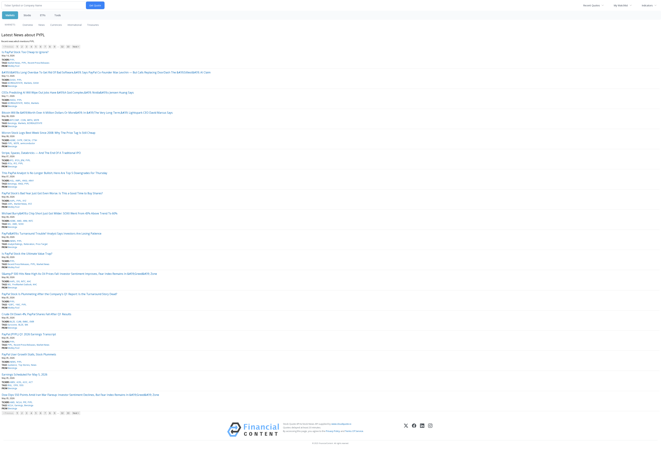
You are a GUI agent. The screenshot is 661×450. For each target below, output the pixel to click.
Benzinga (12, 86)
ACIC (25, 382)
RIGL (10, 385)
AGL (12, 180)
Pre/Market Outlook (22, 284)
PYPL (12, 59)
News (41, 24)
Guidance (12, 365)
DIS (18, 281)
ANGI (24, 180)
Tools (57, 15)
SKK (26, 324)
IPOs (10, 163)
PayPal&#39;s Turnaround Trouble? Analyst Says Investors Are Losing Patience (51, 233)
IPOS (17, 160)
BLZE (12, 321)
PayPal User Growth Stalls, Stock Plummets (29, 354)
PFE (24, 402)
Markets (10, 15)
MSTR (36, 120)
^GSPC (11, 304)
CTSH (34, 140)
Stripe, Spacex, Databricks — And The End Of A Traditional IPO (41, 153)
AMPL (18, 180)
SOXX (21, 224)
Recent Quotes (591, 5)
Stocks (27, 15)
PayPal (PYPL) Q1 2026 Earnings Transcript (29, 334)
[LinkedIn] (422, 429)
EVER (32, 321)
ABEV (12, 382)
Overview (28, 24)
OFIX (15, 385)
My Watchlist (621, 5)
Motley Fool (13, 65)
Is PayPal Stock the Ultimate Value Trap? (27, 254)
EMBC (25, 321)
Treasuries (93, 24)
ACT (31, 382)
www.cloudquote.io (341, 423)
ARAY (31, 180)
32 (62, 46)
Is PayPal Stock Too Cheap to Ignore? (25, 52)
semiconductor (27, 143)
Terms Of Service (354, 431)
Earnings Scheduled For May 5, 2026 (24, 374)
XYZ (24, 200)
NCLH (19, 402)
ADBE (12, 140)
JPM (22, 160)
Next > (76, 46)
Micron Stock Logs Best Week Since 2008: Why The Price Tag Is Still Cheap (48, 133)
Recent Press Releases (38, 62)
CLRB (18, 321)
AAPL (12, 200)
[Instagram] (430, 429)
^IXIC (17, 304)
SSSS (21, 385)
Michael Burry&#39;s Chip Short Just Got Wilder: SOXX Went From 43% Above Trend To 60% (59, 213)
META (30, 120)
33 (68, 46)
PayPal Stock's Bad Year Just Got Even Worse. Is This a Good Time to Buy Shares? (52, 193)
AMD (19, 220)
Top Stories (24, 365)
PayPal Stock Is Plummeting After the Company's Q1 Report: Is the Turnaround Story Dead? (59, 294)
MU (9, 224)
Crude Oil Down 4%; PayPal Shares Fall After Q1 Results (36, 314)
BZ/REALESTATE (15, 83)
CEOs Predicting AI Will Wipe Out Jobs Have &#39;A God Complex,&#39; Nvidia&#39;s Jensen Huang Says (68, 92)
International (74, 24)
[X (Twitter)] (406, 429)
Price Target (42, 244)
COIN (23, 120)
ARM (25, 220)
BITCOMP (14, 120)
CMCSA (27, 140)
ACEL (19, 382)
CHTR (19, 140)
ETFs (42, 15)
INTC (31, 220)
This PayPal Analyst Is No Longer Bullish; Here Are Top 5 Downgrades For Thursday (54, 173)
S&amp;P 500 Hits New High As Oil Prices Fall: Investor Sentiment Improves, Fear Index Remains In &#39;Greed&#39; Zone (79, 274)
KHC (29, 281)
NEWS (12, 241)
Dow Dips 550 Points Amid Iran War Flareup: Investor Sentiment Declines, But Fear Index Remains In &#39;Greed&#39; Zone (80, 395)
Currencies (56, 24)
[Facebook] (414, 429)
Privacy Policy (333, 431)
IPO (11, 160)
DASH (12, 79)
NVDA (13, 100)
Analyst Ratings (15, 244)
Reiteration (29, 244)
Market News (14, 62)
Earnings (19, 405)
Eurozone (12, 324)
